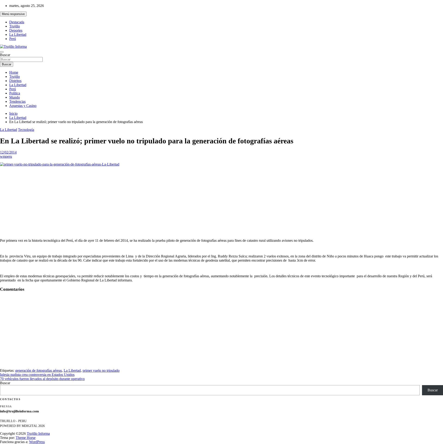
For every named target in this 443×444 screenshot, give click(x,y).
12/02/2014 (8, 152)
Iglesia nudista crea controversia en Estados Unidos (37, 375)
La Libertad (17, 34)
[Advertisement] (221, 202)
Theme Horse (26, 438)
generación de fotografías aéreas (38, 370)
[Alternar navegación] (2, 52)
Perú (12, 39)
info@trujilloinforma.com (19, 411)
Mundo (14, 97)
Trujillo (14, 26)
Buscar (5, 55)
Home (13, 72)
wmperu (6, 156)
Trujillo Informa (38, 433)
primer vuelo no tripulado (101, 370)
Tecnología (26, 130)
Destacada (16, 22)
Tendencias (17, 101)
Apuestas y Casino (22, 106)
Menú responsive (13, 14)
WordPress (37, 442)
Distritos (15, 81)
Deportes (15, 30)
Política (14, 93)
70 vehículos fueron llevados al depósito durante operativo (42, 379)
